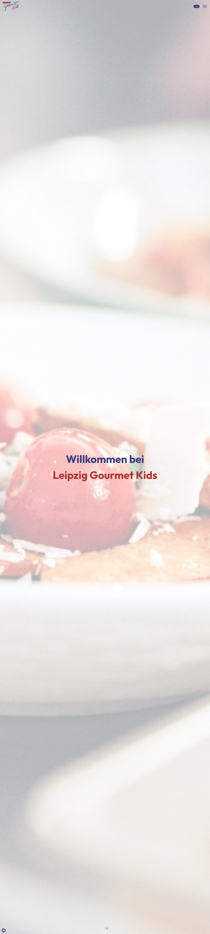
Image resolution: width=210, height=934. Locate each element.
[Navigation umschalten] (204, 6)
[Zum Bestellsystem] (197, 6)
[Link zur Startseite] (11, 6)
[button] (3, 930)
